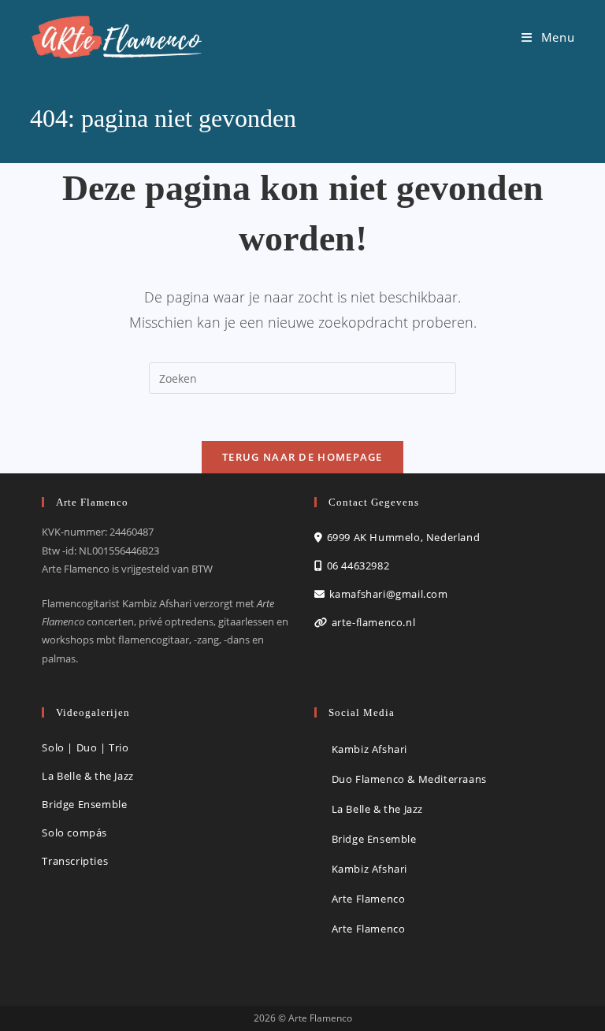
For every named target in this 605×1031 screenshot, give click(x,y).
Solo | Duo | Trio (85, 747)
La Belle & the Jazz (87, 776)
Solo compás (74, 832)
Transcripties (75, 861)
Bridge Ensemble (84, 804)
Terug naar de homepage (302, 457)
